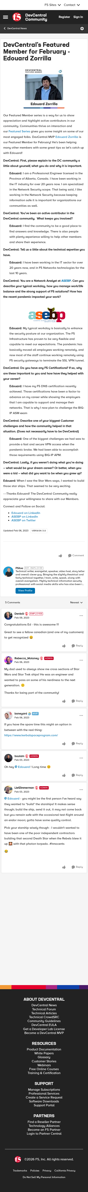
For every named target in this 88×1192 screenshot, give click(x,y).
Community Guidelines (44, 1021)
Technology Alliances (44, 1126)
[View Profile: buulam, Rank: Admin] (8, 793)
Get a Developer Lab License (44, 1029)
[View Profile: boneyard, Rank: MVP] (8, 751)
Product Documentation (44, 1049)
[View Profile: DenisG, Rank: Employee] (8, 651)
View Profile (25, 599)
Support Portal (44, 1105)
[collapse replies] (44, 646)
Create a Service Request (44, 1098)
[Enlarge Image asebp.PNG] (47, 323)
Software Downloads (44, 1101)
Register (64, 17)
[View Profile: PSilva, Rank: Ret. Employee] (8, 581)
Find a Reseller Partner (44, 1122)
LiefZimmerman (24, 823)
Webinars (44, 1065)
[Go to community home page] (29, 17)
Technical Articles (44, 1013)
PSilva (19, 577)
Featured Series (19, 140)
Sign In (78, 17)
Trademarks (20, 1170)
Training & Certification (44, 1073)
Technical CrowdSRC (44, 1017)
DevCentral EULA (44, 1025)
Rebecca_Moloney (27, 694)
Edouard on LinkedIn (25, 522)
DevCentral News (17, 28)
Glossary (44, 1057)
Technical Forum (44, 1009)
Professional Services (44, 1094)
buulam (19, 791)
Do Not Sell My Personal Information (44, 1177)
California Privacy (64, 1170)
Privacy (47, 1170)
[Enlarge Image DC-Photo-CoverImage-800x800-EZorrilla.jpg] (44, 97)
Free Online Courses (44, 1069)
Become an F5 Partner (44, 1130)
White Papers (44, 1053)
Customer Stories (44, 1061)
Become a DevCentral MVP (44, 1033)
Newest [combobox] (76, 638)
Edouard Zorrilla (66, 146)
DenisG (19, 649)
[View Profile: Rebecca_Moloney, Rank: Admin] (8, 696)
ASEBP (66, 290)
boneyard (21, 749)
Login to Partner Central (44, 1134)
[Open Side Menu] (5, 17)
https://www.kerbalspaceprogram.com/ (31, 771)
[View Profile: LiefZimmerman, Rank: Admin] (8, 825)
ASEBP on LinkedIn (24, 526)
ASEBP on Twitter (23, 529)
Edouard (24, 802)
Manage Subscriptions (44, 1090)
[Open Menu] (82, 28)
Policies (34, 1170)
